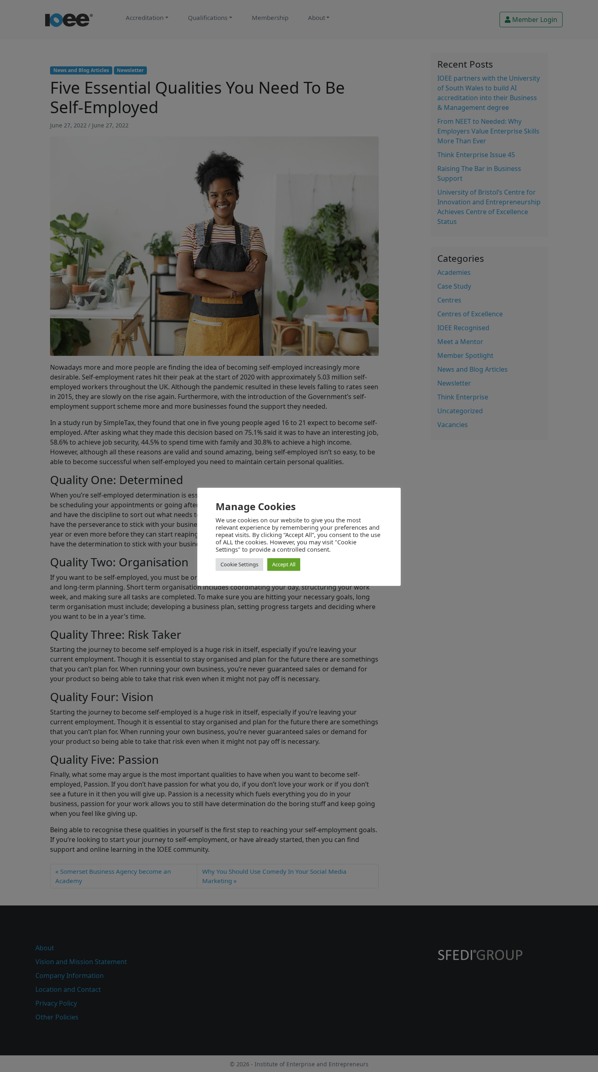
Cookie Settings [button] (239, 564)
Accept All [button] (283, 564)
